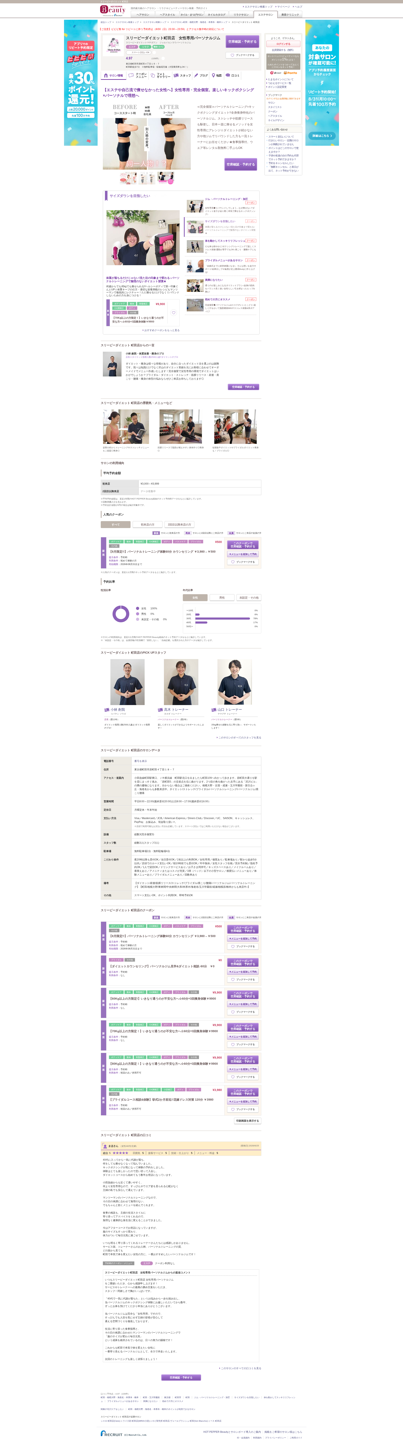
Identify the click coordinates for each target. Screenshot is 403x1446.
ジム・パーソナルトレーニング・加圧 (212, 1397)
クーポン (272, 111)
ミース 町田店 (214, 1421)
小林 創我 (118, 709)
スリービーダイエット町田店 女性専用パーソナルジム (173, 38)
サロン (271, 102)
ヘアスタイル (167, 14)
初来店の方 (147, 524)
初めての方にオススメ (172, 1401)
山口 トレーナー (230, 709)
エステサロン (265, 14)
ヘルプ (298, 6)
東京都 (167, 1397)
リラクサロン (241, 14)
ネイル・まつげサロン (192, 14)
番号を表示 (140, 761)
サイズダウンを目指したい (246, 1397)
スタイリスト (275, 107)
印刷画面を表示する (247, 1120)
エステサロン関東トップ (154, 22)
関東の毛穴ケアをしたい (112, 1409)
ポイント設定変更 (277, 86)
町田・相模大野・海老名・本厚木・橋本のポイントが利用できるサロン (161, 1409)
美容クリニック (290, 14)
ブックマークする (245, 55)
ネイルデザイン (276, 120)
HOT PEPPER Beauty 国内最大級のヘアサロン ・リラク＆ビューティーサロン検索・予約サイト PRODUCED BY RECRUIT (113, 10)
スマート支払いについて (281, 136)
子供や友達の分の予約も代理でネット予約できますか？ (283, 157)
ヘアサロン (143, 14)
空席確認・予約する (242, 41)
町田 (188, 1397)
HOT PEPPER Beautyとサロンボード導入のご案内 (232, 1431)
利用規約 (257, 1438)
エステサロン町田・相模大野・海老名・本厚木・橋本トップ (199, 22)
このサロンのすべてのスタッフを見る (240, 737)
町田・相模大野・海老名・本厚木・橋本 (120, 1397)
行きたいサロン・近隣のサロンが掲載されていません (283, 142)
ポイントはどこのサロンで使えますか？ (283, 150)
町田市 (178, 1397)
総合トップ (106, 22)
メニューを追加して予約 (244, 554)
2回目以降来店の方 (179, 524)
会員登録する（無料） (283, 50)
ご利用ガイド (296, 1438)
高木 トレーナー (176, 709)
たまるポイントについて (280, 79)
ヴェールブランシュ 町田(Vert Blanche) (189, 1421)
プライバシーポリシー (275, 1438)
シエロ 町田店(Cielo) (110, 1421)
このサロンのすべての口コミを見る (241, 1368)
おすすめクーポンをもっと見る (162, 330)
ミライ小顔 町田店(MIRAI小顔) (135, 1421)
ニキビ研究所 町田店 (160, 1421)
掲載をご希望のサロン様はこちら (283, 1431)
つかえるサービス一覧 (279, 83)
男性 (222, 597)
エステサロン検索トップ (258, 6)
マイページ (283, 6)
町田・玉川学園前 (151, 1397)
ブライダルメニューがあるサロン (123, 1401)
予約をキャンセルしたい (281, 163)
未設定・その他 (249, 597)
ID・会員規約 (243, 1438)
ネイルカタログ (216, 14)
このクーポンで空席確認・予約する (243, 545)
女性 (195, 597)
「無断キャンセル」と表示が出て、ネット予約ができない (283, 168)
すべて (116, 524)
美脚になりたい (150, 1401)
